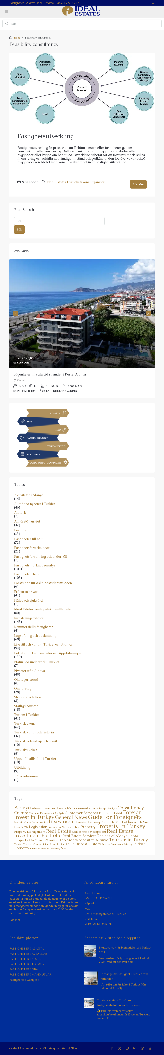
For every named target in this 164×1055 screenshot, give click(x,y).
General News (71, 817)
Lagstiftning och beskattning (35, 636)
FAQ (87, 908)
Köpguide (90, 903)
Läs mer (14, 920)
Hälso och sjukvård (28, 600)
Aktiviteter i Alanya (28, 495)
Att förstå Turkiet (27, 521)
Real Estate (58, 831)
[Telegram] (151, 1048)
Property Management (29, 831)
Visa (64, 848)
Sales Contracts (37, 840)
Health (18, 822)
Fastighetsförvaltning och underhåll (40, 556)
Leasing (81, 822)
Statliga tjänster (26, 706)
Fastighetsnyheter (27, 574)
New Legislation (34, 827)
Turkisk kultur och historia (34, 732)
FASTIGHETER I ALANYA (26, 948)
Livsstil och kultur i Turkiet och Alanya (43, 644)
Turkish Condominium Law (39, 844)
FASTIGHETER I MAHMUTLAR (30, 974)
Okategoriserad (26, 679)
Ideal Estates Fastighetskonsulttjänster (76, 182)
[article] (82, 328)
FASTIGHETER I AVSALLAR (28, 954)
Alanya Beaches (43, 808)
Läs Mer (138, 184)
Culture (21, 812)
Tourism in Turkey (128, 839)
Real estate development (89, 831)
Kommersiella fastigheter (33, 627)
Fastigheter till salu (28, 539)
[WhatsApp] (143, 1048)
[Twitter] (120, 1048)
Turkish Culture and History (117, 844)
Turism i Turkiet (26, 715)
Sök (19, 229)
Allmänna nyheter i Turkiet (34, 504)
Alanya (22, 807)
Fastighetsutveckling (45, 136)
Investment (62, 821)
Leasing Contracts (101, 822)
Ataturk (20, 513)
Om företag (22, 688)
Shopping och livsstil (29, 697)
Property (88, 826)
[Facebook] (113, 1048)
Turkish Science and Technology (45, 848)
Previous (15, 313)
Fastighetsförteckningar (32, 548)
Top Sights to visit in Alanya (83, 839)
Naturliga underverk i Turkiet (36, 662)
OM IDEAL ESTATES (98, 898)
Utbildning (22, 767)
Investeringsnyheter (29, 618)
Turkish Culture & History (78, 843)
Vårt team (91, 919)
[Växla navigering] (153, 3)
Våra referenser (26, 776)
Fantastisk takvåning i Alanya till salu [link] (41, 374)
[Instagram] (128, 1048)
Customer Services (81, 812)
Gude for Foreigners (115, 817)
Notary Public (71, 827)
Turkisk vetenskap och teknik (36, 741)
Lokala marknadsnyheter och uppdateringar (47, 653)
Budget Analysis (108, 808)
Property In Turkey (120, 826)
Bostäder (21, 530)
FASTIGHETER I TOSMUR (26, 964)
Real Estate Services (79, 835)
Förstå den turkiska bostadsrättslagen (43, 583)
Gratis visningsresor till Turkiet (105, 914)
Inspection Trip (40, 822)
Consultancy (130, 808)
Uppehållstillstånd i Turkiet (35, 759)
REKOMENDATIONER (99, 924)
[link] (82, 313)
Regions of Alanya (112, 835)
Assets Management (72, 808)
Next (148, 313)
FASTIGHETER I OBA (23, 969)
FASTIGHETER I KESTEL (25, 959)
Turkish (18, 844)
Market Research (128, 822)
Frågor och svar (26, 592)
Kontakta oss (93, 893)
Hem (17, 37)
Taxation (52, 840)
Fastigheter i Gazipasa (24, 979)
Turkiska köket (25, 750)
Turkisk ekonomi (27, 723)
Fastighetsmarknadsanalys (34, 565)
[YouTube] (135, 1048)
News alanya (54, 827)
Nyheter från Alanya (29, 671)
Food (118, 813)
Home (27, 822)
